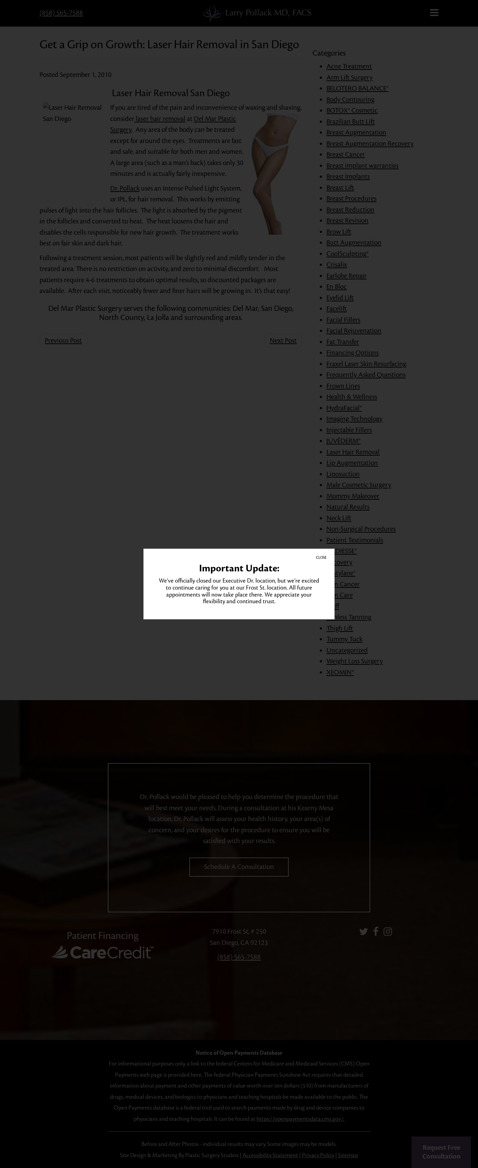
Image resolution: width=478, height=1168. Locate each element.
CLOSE (321, 557)
